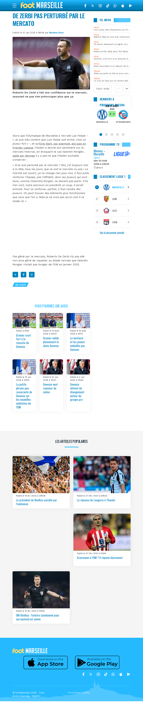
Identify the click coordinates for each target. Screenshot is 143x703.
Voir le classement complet (112, 232)
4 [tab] (117, 134)
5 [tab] (123, 134)
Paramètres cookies (79, 692)
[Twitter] (92, 6)
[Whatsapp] (32, 274)
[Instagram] (100, 6)
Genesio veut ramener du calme (50, 388)
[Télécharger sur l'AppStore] (123, 6)
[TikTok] (107, 6)
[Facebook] (85, 6)
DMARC (36, 696)
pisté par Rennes (24, 155)
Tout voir (102, 88)
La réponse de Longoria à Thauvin (96, 500)
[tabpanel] (112, 116)
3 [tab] (112, 134)
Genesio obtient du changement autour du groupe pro (77, 392)
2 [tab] (106, 134)
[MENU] (16, 5)
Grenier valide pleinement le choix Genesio (51, 342)
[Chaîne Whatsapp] (115, 6)
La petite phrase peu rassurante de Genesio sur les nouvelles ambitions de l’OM (24, 395)
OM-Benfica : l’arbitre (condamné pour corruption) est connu (37, 617)
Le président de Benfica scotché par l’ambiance (36, 502)
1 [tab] (100, 134)
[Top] (133, 695)
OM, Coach (20, 284)
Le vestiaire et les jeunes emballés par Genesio (77, 344)
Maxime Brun (56, 32)
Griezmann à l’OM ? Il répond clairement (100, 558)
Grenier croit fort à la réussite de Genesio (23, 341)
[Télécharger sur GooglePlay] (130, 6)
